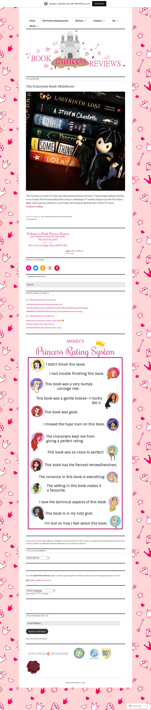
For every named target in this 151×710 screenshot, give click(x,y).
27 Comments (31, 219)
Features (98, 21)
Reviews (79, 21)
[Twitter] (35, 268)
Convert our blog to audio (36, 541)
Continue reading (34, 206)
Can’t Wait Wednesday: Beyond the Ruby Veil (44, 304)
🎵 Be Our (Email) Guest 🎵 (37, 616)
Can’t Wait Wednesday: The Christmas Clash (43, 328)
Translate (44, 594)
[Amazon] (42, 268)
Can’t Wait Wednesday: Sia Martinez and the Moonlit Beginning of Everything (57, 308)
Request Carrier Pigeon (37, 631)
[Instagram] (28, 268)
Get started (99, 4)
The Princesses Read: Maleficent (50, 86)
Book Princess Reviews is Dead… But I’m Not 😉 (45, 321)
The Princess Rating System (55, 21)
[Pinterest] (57, 268)
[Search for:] (75, 285)
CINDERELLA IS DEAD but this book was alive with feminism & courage (54, 311)
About (32, 26)
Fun (114, 21)
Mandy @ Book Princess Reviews (58, 217)
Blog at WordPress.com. (75, 683)
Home (32, 21)
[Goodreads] (49, 268)
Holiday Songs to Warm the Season (40, 324)
